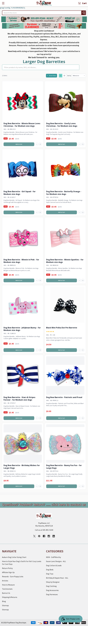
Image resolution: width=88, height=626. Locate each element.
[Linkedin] (54, 536)
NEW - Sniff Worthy (53, 557)
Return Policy (7, 568)
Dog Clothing (51, 586)
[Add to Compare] (36, 144)
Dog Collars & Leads (54, 565)
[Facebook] (44, 536)
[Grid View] (60, 75)
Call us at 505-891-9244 (44, 530)
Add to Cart (19, 144)
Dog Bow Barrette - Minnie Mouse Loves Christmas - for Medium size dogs (22, 124)
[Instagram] (49, 536)
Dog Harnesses (52, 594)
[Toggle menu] (3, 3)
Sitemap (5, 605)
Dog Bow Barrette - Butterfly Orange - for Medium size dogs (63, 192)
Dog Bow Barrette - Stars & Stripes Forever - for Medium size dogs (19, 398)
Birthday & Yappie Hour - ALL (57, 578)
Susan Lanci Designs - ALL (56, 561)
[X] (34, 536)
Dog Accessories (52, 590)
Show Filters (52, 75)
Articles (5, 580)
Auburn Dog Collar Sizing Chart (14, 557)
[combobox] (44, 12)
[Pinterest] (39, 536)
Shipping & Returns (9, 597)
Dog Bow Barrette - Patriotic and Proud (64, 397)
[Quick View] (40, 144)
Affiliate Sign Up (8, 572)
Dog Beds (49, 569)
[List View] (64, 75)
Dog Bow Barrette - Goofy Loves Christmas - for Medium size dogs (61, 124)
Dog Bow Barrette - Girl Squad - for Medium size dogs (20, 192)
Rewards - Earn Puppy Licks (12, 576)
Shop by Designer (53, 582)
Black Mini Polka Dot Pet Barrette (61, 327)
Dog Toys (49, 574)
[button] (44, 19)
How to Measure (8, 585)
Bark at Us (6, 593)
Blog (4, 601)
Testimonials (7, 589)
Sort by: (69, 75)
